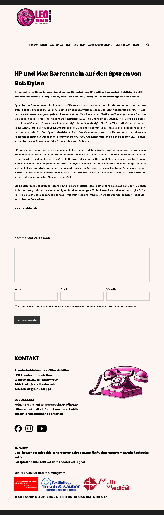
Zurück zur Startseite (33, 17)
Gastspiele (56, 45)
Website (111, 289)
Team (136, 45)
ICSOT (63, 497)
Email (64, 289)
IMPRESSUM (77, 497)
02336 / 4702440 (39, 389)
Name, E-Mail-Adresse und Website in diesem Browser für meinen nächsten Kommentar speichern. (78, 306)
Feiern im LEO (122, 45)
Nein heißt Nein (75, 45)
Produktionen (38, 45)
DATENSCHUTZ (96, 497)
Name (18, 289)
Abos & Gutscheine (100, 45)
